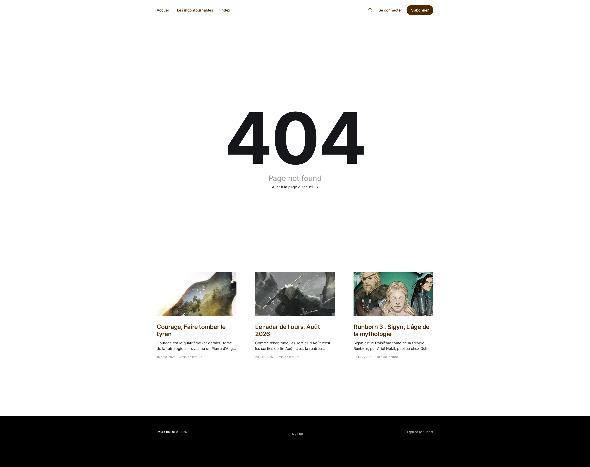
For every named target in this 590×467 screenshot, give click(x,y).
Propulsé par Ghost (419, 432)
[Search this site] (370, 10)
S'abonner (420, 10)
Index (225, 10)
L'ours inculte (295, 9)
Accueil (163, 10)
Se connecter (390, 10)
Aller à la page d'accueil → (295, 187)
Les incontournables (195, 10)
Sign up (297, 433)
